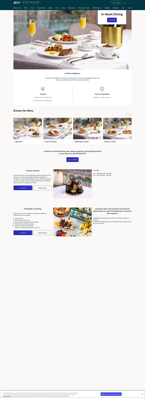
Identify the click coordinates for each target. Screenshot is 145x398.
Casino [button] (63, 8)
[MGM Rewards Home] (16, 3)
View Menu (112, 20)
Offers (26, 8)
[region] (72, 394)
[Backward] (126, 114)
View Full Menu (72, 160)
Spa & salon (71, 8)
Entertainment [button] (41, 8)
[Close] (142, 394)
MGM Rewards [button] (97, 8)
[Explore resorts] (40, 2)
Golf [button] (122, 8)
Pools (57, 8)
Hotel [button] (32, 8)
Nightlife (107, 8)
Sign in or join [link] (116, 3)
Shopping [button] (115, 8)
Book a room (17, 8)
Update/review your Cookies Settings (111, 394)
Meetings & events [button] (84, 8)
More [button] (130, 8)
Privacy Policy (6, 396)
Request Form (42, 188)
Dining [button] (50, 8)
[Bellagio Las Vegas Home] (31, 2)
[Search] (124, 3)
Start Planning (42, 233)
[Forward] (130, 114)
